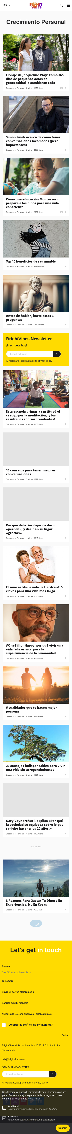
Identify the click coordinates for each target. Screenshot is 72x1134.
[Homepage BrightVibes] (36, 7)
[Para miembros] (65, 87)
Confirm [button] (62, 1128)
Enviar (65, 1035)
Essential (13, 1116)
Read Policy (34, 1098)
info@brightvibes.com (13, 1059)
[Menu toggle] (68, 5)
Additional (13, 1106)
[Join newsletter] (57, 354)
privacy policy (45, 361)
